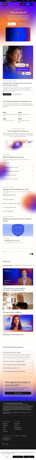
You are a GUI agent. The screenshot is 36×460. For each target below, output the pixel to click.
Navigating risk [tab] (17, 265)
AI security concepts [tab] (8, 265)
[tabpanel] (18, 302)
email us (17, 435)
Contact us (28, 4)
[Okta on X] (5, 444)
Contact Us (16, 425)
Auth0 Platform (5, 425)
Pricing (4, 427)
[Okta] (5, 4)
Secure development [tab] (27, 265)
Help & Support (16, 423)
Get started (23, 4)
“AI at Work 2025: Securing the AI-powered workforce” (14, 403)
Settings (7, 456)
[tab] (4, 251)
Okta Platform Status (17, 427)
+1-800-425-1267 (23, 435)
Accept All (29, 456)
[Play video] (18, 34)
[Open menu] (32, 4)
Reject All (17, 456)
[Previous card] (30, 254)
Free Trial (4, 429)
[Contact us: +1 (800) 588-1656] (23, 0)
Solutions (17, 9)
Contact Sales (5, 431)
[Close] (35, 451)
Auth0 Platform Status (18, 429)
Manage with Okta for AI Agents (9, 194)
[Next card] (32, 254)
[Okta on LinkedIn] (7, 444)
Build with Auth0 (6, 162)
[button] (18, 167)
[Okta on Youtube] (3, 444)
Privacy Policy (9, 453)
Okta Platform (5, 423)
